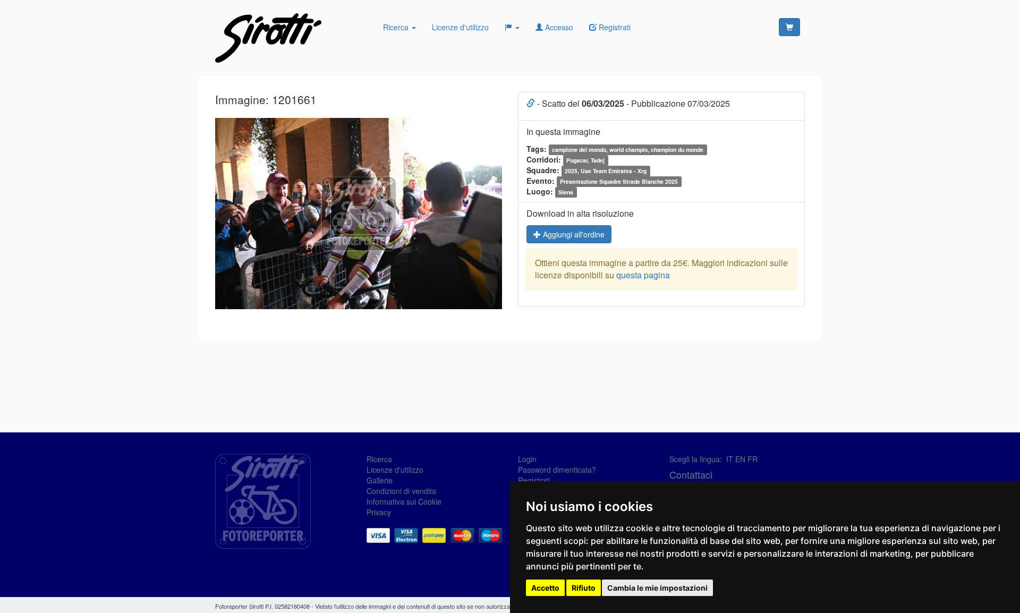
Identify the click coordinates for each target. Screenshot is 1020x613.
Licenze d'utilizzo (460, 27)
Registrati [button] (614, 27)
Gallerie (380, 480)
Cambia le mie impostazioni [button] (657, 587)
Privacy (379, 512)
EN (740, 459)
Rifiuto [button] (584, 587)
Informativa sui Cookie (404, 501)
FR (752, 459)
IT (729, 459)
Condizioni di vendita (401, 491)
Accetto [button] (545, 587)
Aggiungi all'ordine (573, 234)
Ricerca (397, 27)
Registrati (534, 480)
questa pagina (643, 275)
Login (527, 459)
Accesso (558, 27)
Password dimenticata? (557, 469)
